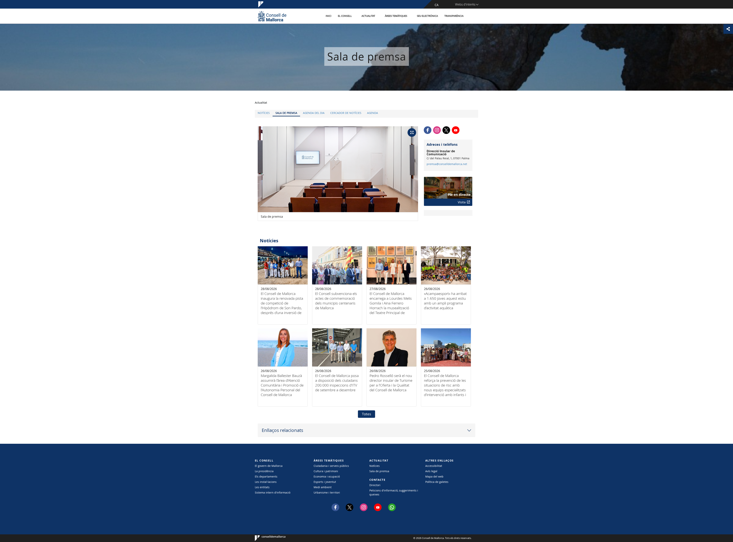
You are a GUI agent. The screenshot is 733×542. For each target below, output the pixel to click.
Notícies (264, 113)
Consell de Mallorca (266, 538)
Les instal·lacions (266, 482)
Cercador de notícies (345, 113)
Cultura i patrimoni (326, 471)
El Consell (345, 16)
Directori (374, 485)
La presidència (264, 471)
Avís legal (431, 471)
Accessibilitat (433, 466)
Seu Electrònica (427, 16)
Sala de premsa (286, 113)
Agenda (372, 113)
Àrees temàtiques (396, 16)
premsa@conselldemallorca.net (447, 164)
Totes (366, 414)
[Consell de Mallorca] (272, 16)
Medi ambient (323, 487)
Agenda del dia (314, 113)
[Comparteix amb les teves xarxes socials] (728, 29)
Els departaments (266, 476)
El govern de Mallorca (269, 466)
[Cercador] (470, 16)
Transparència (453, 16)
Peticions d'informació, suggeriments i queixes (393, 492)
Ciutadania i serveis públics (331, 466)
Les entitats (262, 487)
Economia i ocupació (327, 476)
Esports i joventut (325, 482)
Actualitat (368, 16)
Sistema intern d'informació (272, 492)
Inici (328, 16)
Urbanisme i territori (327, 492)
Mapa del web (434, 476)
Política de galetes (436, 482)
